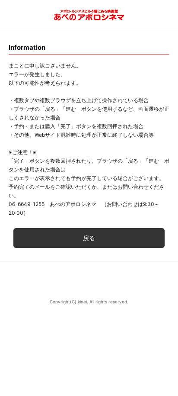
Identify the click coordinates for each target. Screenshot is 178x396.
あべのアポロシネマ (89, 15)
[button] (89, 280)
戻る (89, 237)
